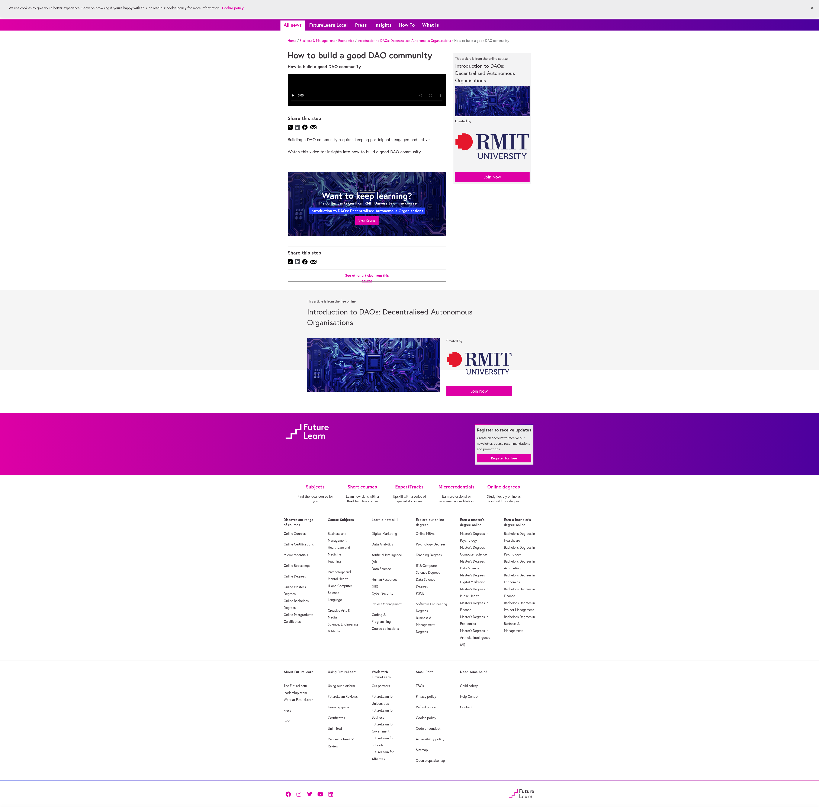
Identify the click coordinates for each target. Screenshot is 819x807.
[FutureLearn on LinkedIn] (330, 793)
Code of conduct (428, 728)
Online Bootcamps (297, 565)
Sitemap (422, 750)
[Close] (812, 8)
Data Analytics (382, 544)
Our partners (381, 686)
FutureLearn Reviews (343, 696)
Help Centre (469, 696)
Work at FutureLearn (298, 699)
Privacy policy (426, 696)
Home (292, 40)
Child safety (469, 686)
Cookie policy (426, 718)
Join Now (492, 177)
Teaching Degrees (429, 555)
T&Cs (420, 686)
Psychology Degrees (431, 544)
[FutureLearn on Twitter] (309, 793)
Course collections (385, 628)
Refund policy (426, 707)
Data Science (381, 569)
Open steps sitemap (430, 760)
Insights (383, 25)
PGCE (420, 593)
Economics (346, 40)
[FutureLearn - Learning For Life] (521, 793)
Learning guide (338, 707)
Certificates (336, 718)
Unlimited (335, 728)
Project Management (387, 604)
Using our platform (341, 686)
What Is (430, 25)
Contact (466, 707)
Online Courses (295, 533)
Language (335, 600)
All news (293, 25)
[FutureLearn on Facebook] (289, 793)
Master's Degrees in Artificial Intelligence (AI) (475, 638)
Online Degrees (295, 576)
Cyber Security (382, 593)
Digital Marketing (384, 533)
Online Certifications (299, 544)
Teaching (334, 561)
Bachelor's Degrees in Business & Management (519, 624)
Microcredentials (296, 555)
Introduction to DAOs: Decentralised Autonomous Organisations (404, 40)
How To (407, 25)
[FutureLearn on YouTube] (320, 793)
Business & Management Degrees (425, 625)
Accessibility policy (430, 739)
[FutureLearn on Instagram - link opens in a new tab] (298, 793)
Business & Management (317, 40)
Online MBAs (425, 533)
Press (361, 25)
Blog (287, 721)
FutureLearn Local (328, 25)
